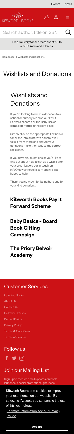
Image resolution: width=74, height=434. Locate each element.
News (68, 4)
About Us (10, 301)
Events (55, 4)
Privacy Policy (13, 325)
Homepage (8, 56)
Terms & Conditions (17, 331)
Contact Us (11, 307)
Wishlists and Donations (31, 56)
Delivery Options (15, 313)
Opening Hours (14, 295)
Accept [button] (37, 426)
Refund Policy (13, 319)
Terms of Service (15, 337)
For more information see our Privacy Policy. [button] (33, 413)
